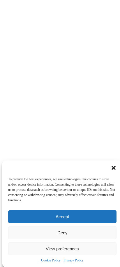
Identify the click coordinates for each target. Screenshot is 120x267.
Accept (62, 216)
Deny (62, 232)
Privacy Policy (73, 260)
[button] (114, 168)
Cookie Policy (51, 260)
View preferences (62, 248)
